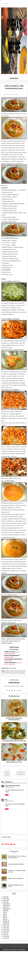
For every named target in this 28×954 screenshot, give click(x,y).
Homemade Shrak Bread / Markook (16, 864)
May (4, 916)
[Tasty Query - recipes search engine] (8, 846)
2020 (4, 927)
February (5, 921)
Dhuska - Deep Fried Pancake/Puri (15, 878)
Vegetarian (22, 672)
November (6, 905)
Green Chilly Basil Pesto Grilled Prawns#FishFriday (14, 740)
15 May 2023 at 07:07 (9, 801)
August (5, 910)
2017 (4, 933)
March (4, 919)
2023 (4, 902)
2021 (4, 926)
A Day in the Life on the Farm (12, 785)
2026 (4, 897)
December (6, 904)
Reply (7, 794)
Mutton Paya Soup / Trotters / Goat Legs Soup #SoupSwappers (17, 856)
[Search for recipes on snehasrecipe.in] (6, 837)
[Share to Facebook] (14, 668)
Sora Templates (13, 949)
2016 (4, 934)
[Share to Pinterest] (15, 668)
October (5, 907)
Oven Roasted (8, 672)
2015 (4, 936)
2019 (4, 929)
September (6, 909)
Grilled (16, 94)
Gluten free (12, 94)
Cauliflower (6, 94)
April (4, 917)
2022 (4, 924)
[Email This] (9, 668)
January (5, 922)
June (4, 914)
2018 (4, 931)
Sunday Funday (15, 672)
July (4, 912)
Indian (21, 671)
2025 (4, 898)
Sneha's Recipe (8, 660)
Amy (6, 799)
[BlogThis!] (11, 668)
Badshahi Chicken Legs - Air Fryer (14, 762)
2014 (4, 938)
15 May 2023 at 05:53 (9, 787)
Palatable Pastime (9, 657)
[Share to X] (12, 668)
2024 (4, 900)
